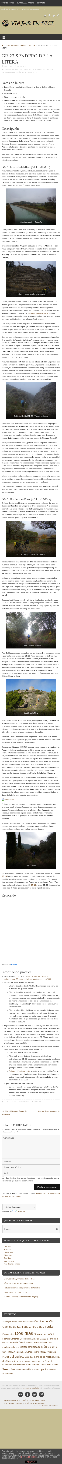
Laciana (29, 1342)
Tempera (45, 1406)
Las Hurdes (37, 1342)
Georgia (43, 1339)
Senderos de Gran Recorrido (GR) (38, 69)
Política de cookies (9, 9)
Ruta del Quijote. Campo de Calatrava (14, 1112)
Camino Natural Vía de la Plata (15, 1292)
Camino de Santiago (15, 1326)
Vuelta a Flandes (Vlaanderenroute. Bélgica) (21, 1297)
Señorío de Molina (43, 1357)
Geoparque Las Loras (29, 1339)
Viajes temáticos (29, 72)
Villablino (52, 1370)
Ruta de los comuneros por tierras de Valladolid (22, 1288)
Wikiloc (14, 965)
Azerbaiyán (6, 1322)
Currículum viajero (25, 3)
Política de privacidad (30, 9)
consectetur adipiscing (31, 1388)
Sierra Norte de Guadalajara (38, 1364)
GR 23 (16, 1101)
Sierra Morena (19, 1365)
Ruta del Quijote (13, 1356)
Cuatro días (8, 1252)
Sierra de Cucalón (23, 1361)
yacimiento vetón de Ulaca (38, 313)
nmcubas (8, 66)
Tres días (7, 1249)
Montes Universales (30, 1347)
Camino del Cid (44, 1321)
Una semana (9, 1261)
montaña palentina (10, 1347)
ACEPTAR (31, 1462)
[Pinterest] (58, 15)
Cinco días (8, 1255)
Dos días (9, 1101)
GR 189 (5, 1342)
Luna (50, 1342)
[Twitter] (54, 15)
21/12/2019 (21, 66)
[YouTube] (45, 15)
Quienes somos (7, 3)
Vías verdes (8, 1373)
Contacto (41, 3)
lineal (44, 1342)
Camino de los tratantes (47, 1111)
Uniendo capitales (38, 1369)
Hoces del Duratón (17, 1342)
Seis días (7, 1258)
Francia (50, 1334)
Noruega (18, 1352)
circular (48, 1326)
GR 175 (55, 1339)
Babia (14, 1322)
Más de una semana (12, 1264)
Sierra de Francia (37, 1361)
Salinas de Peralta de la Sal (19, 1071)
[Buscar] (44, 9)
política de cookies (29, 1457)
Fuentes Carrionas (10, 1339)
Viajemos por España (15, 45)
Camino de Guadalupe (25, 1322)
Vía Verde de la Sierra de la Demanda (18, 1283)
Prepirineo (24, 1101)
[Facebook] (49, 15)
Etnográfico (39, 1334)
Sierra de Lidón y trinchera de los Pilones (19, 1279)
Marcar (37, 1101)
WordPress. (54, 1406)
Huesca (32, 45)
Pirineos (32, 1352)
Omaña (25, 1352)
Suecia (55, 1364)
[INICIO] (3, 45)
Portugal (41, 1351)
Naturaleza (17, 69)
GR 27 (49, 1339)
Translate (21, 1211)
